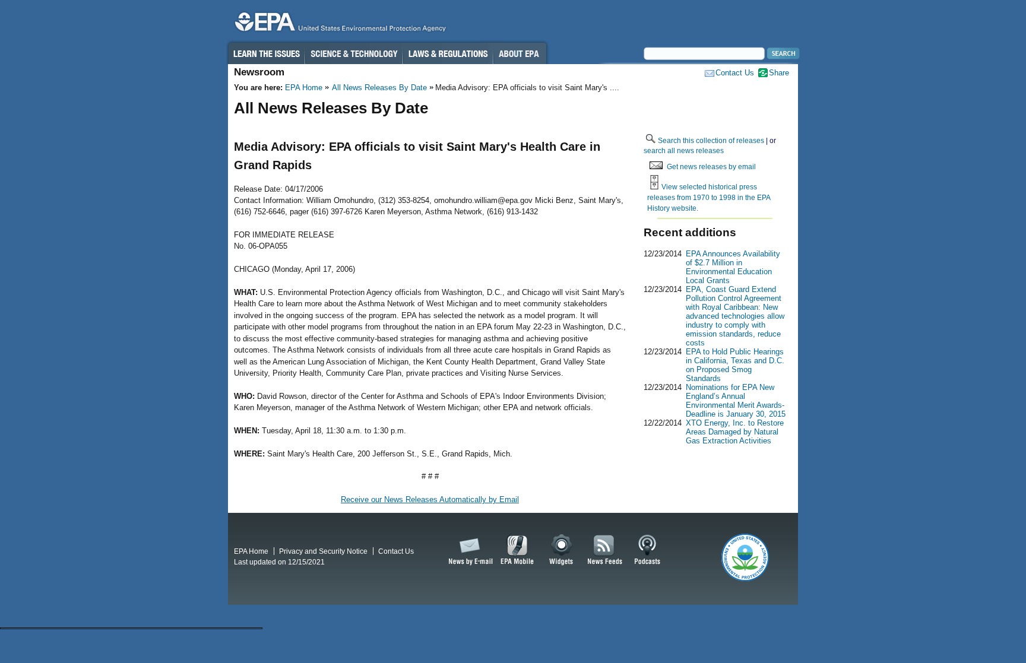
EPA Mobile (517, 550)
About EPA (519, 53)
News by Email (468, 550)
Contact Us (734, 72)
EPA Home (303, 87)
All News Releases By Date (379, 87)
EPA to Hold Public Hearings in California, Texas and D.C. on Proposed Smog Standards (735, 365)
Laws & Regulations (448, 53)
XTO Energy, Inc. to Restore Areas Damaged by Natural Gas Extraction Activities (735, 431)
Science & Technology (354, 53)
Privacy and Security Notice (323, 551)
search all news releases (684, 150)
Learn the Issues (266, 53)
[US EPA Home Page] (338, 24)
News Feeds (605, 550)
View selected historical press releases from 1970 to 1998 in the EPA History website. (708, 197)
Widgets (562, 550)
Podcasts (647, 550)
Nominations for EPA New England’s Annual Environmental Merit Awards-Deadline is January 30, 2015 (736, 400)
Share (779, 72)
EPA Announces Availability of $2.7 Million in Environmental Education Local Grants (733, 267)
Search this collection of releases (711, 140)
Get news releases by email (711, 166)
